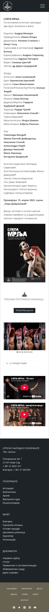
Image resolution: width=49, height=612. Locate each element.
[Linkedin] (29, 607)
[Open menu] (42, 5)
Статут (6, 561)
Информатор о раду (14, 569)
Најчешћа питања (13, 525)
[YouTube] (35, 607)
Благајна (7, 521)
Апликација (9, 539)
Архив (6, 495)
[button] (24, 336)
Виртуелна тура (11, 499)
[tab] (17, 352)
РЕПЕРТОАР (27, 589)
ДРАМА (14, 594)
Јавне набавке (10, 572)
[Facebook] (14, 607)
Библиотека (9, 491)
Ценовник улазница (14, 532)
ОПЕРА (25, 594)
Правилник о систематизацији (20, 565)
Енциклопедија (11, 502)
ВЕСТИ (39, 589)
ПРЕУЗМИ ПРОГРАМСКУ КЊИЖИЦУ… (24, 299)
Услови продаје (11, 528)
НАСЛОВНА (12, 589)
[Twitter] (19, 607)
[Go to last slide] (5, 336)
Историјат (8, 488)
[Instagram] (24, 607)
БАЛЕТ (35, 594)
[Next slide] (43, 336)
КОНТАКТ (24, 600)
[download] (24, 294)
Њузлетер (8, 535)
